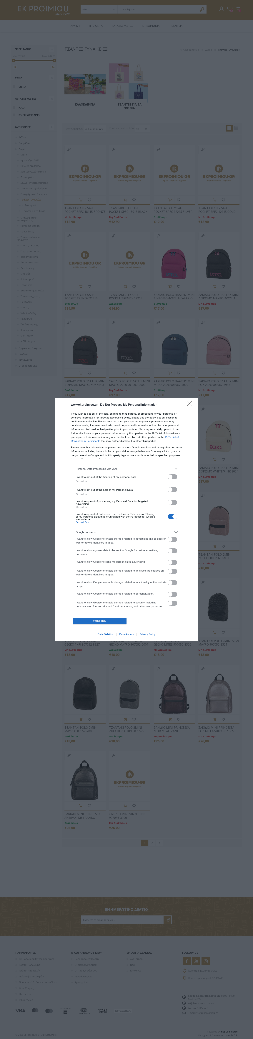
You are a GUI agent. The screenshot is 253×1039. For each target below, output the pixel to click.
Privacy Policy (147, 634)
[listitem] (126, 469)
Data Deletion (106, 634)
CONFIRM (100, 621)
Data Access (126, 634)
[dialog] (126, 519)
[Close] (190, 404)
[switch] (172, 476)
